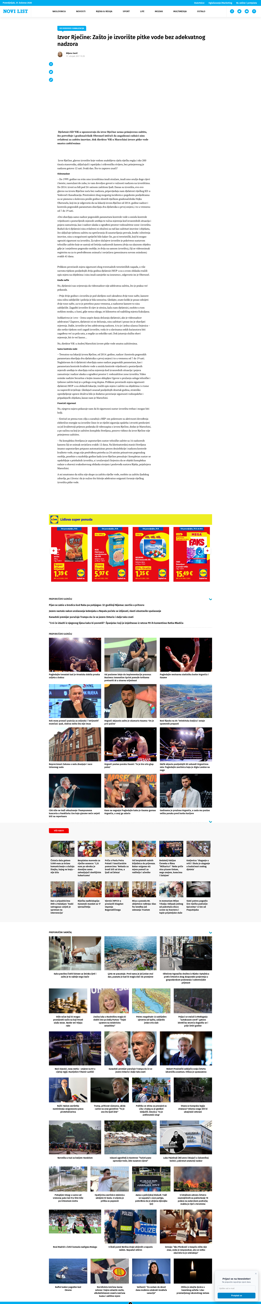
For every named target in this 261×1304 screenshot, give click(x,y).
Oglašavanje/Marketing (220, 3)
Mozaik (159, 11)
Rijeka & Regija (104, 11)
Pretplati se (236, 1295)
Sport (126, 11)
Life (142, 11)
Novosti (81, 11)
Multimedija (180, 11)
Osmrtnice (199, 3)
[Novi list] (15, 11)
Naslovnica (59, 11)
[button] (207, 550)
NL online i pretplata (246, 3)
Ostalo (201, 11)
